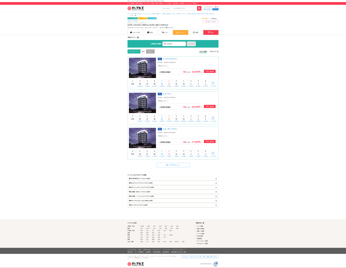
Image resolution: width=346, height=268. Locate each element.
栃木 (171, 228)
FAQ (139, 249)
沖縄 (183, 241)
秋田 (166, 226)
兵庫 (147, 235)
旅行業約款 (166, 252)
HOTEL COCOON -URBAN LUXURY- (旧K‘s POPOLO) (200, 13)
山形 (171, 226)
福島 (177, 226)
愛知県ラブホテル (171, 13)
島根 (159, 237)
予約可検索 (175, 3)
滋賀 (159, 235)
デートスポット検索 (149, 3)
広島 (147, 237)
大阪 (141, 235)
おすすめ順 (203, 51)
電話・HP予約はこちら (173, 165)
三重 (159, 232)
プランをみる (210, 71)
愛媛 (153, 239)
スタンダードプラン (170, 129)
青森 (148, 226)
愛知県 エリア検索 (160, 13)
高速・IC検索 (159, 3)
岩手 (154, 226)
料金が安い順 (214, 51)
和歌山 (171, 235)
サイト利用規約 (139, 252)
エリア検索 (131, 3)
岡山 (141, 237)
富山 (147, 230)
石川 (153, 230)
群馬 (177, 228)
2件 (215, 18)
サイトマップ (156, 249)
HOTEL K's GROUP (132, 21)
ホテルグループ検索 (191, 3)
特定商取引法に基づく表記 (178, 252)
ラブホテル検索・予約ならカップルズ (138, 13)
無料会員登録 (207, 9)
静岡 (147, 232)
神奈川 (148, 228)
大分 (147, 241)
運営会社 (130, 252)
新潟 (141, 230)
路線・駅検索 (139, 3)
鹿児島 (177, 241)
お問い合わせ (147, 249)
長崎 (153, 241)
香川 (147, 239)
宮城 (160, 226)
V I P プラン (167, 94)
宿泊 (143, 51)
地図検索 (182, 3)
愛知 (141, 232)
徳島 (141, 239)
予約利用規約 (156, 252)
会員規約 (148, 252)
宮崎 (170, 241)
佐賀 (165, 241)
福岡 (141, 241)
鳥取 (153, 237)
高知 (159, 239)
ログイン (215, 9)
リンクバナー (166, 249)
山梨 (165, 230)
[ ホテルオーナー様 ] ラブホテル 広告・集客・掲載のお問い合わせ (199, 257)
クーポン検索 (167, 3)
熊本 (159, 241)
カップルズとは (131, 249)
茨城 (166, 228)
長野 (170, 230)
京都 (153, 235)
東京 (141, 228)
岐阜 (153, 232)
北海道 (142, 226)
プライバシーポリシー (178, 249)
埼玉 (154, 228)
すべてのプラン (134, 51)
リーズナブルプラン (170, 59)
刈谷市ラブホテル (181, 13)
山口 (165, 237)
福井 (159, 230)
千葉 (160, 228)
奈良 (165, 235)
